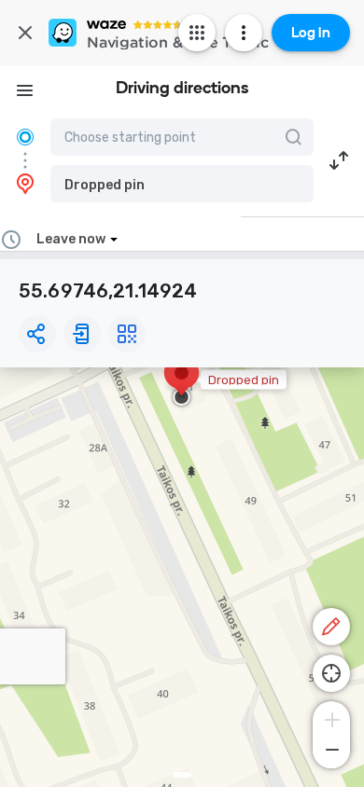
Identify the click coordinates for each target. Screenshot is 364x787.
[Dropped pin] (181, 382)
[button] (182, 183)
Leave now (70, 239)
